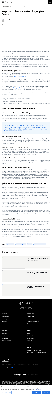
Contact (29, 347)
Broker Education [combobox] (7, 6)
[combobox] (5, 360)
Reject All (46, 392)
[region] (26, 390)
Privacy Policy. (38, 389)
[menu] (50, 2)
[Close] (49, 386)
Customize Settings (6, 392)
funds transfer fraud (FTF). (20, 76)
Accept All (36, 392)
